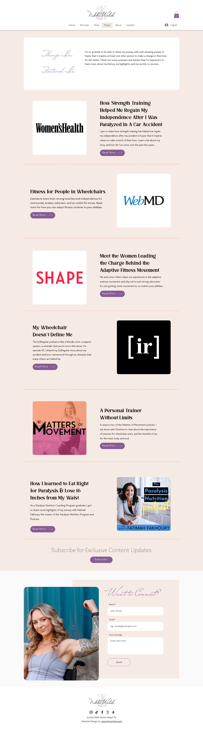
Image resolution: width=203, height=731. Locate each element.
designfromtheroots (112, 721)
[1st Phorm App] (108, 712)
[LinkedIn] (97, 712)
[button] (176, 15)
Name (112, 604)
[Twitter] (91, 712)
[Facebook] (102, 712)
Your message (115, 635)
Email (111, 620)
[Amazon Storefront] (113, 712)
